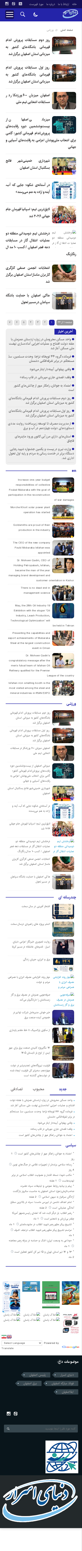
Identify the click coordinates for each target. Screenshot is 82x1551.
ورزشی (71, 704)
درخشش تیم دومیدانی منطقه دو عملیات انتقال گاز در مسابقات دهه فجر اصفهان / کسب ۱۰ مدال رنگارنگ (30, 846)
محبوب (38, 1089)
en (74, 471)
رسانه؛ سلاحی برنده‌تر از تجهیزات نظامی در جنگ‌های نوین (42, 1164)
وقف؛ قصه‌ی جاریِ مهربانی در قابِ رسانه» (45, 377)
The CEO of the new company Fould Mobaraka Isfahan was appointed (31, 548)
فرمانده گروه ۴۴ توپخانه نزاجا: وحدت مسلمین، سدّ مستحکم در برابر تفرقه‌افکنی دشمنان (41, 359)
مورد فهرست (36, 4)
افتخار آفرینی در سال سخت (36, 906)
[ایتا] (13, 3)
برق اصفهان (30, 1383)
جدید (62, 1089)
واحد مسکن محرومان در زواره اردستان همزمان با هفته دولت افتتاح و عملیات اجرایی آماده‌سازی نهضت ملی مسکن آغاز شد (41, 344)
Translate (8, 1348)
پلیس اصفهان (37, 1374)
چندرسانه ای (67, 897)
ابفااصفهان (68, 1392)
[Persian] (4, 1336)
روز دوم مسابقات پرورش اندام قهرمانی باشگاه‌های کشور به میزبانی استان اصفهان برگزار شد (28, 47)
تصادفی (17, 1089)
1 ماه (36, 1219)
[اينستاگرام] (6, 3)
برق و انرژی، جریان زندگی (36, 959)
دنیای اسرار (67, 1374)
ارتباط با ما (63, 4)
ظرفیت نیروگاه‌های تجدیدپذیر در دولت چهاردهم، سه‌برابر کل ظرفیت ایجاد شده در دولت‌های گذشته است (30, 1070)
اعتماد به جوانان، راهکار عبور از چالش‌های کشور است (44, 388)
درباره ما (50, 4)
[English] (9, 1336)
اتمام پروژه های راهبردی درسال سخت (30, 924)
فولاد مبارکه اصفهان (63, 1383)
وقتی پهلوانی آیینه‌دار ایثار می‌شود (50, 369)
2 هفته (33, 1197)
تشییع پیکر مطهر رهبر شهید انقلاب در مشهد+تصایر (46, 1224)
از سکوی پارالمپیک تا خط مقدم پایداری (29, 1030)
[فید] (20, 3)
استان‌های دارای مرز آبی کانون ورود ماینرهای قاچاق (44, 439)
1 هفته (53, 1181)
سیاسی (71, 1145)
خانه (74, 4)
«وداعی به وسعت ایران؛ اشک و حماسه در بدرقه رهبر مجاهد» (40, 1240)
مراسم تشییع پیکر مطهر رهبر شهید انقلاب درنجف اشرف (43, 1230)
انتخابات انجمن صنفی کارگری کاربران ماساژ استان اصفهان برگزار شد (28, 275)
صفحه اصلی (66, 30)
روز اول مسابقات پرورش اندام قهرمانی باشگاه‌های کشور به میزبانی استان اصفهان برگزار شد (28, 74)
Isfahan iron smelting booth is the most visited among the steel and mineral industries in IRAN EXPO (29, 688)
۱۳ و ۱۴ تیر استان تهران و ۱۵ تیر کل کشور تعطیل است (43, 1252)
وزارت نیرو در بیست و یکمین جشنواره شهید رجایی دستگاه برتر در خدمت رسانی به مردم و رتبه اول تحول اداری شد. (41, 453)
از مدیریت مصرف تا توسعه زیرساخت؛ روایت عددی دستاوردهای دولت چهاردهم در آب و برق (41, 426)
